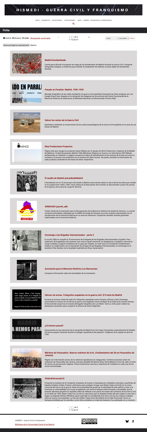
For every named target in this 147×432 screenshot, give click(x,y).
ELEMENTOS (45, 20)
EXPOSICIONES (70, 20)
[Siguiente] (89, 37)
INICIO (37, 20)
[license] (127, 422)
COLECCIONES (57, 20)
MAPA (80, 20)
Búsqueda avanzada (40, 38)
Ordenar (132, 38)
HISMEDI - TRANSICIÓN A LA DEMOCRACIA (97, 20)
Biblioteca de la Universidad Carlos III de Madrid (34, 424)
